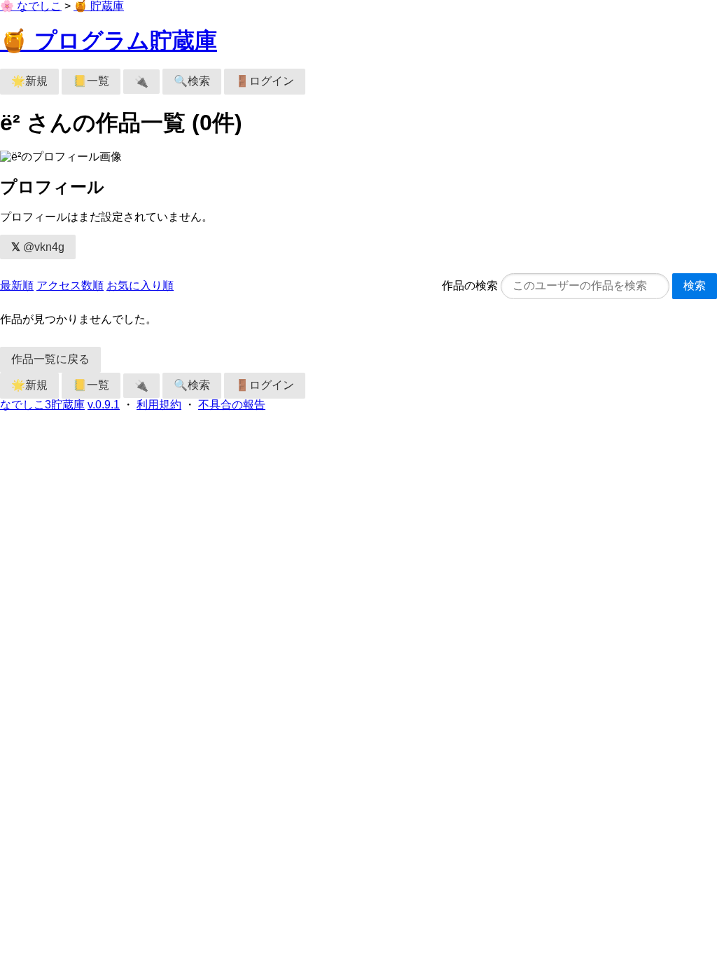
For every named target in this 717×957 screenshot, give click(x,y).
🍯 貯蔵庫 (99, 6)
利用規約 (159, 405)
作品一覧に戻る (50, 359)
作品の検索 (470, 285)
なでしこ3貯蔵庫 (42, 405)
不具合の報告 (231, 405)
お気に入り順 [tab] (140, 285)
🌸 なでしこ (31, 6)
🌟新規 (29, 81)
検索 (694, 285)
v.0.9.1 (104, 405)
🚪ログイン (264, 81)
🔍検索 (192, 81)
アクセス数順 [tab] (70, 285)
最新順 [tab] (17, 285)
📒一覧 (91, 81)
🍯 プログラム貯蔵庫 (108, 40)
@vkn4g (37, 247)
